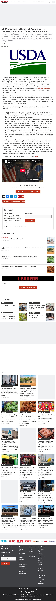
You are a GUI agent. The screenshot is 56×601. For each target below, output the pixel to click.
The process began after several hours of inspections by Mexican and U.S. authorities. (46, 499)
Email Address (29, 213)
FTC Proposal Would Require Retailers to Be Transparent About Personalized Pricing (28, 520)
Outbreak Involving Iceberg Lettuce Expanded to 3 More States (19, 256)
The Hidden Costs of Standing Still (36, 316)
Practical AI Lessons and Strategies (8, 389)
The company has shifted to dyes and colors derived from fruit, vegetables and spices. (45, 420)
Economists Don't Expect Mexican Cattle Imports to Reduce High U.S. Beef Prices (27, 469)
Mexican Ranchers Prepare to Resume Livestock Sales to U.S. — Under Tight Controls (45, 520)
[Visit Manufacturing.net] (44, 541)
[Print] (3, 196)
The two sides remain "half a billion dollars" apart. (8, 473)
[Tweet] (15, 196)
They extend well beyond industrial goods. (26, 498)
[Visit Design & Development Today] (4, 541)
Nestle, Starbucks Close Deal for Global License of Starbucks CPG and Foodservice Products (37, 307)
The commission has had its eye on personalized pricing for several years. (28, 525)
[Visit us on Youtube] (32, 592)
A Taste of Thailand (8, 305)
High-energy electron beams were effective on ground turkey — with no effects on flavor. (45, 447)
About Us (23, 594)
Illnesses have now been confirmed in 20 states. (8, 420)
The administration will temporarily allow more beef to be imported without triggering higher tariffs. (9, 525)
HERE (36, 156)
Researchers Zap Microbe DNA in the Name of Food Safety (45, 443)
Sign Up (5, 563)
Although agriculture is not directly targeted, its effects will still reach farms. (27, 395)
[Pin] (19, 196)
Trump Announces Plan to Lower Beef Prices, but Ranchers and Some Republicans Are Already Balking (8, 520)
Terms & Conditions (48, 594)
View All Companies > (28, 287)
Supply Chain (23, 386)
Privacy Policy (37, 594)
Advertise (16, 594)
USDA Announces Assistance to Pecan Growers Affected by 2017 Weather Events (8, 316)
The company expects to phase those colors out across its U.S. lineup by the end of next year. (9, 447)
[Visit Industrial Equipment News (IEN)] (20, 541)
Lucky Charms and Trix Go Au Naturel (46, 415)
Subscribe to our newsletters (28, 191)
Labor (3, 464)
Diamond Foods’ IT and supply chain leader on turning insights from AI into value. (28, 421)
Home (3, 303)
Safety (4, 412)
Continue (30, 221)
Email (2, 555)
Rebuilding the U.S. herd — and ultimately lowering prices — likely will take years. (28, 474)
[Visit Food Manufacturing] (12, 541)
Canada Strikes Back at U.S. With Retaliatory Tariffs (27, 494)
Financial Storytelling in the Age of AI (12, 239)
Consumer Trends (25, 516)
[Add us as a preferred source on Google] (22, 196)
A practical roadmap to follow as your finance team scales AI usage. (9, 393)
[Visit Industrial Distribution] (36, 541)
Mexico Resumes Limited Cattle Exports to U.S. (45, 494)
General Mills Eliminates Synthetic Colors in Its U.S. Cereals (8, 443)
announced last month (43, 88)
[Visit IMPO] (28, 541)
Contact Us (29, 594)
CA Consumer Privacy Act (28, 596)
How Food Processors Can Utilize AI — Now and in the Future (18, 266)
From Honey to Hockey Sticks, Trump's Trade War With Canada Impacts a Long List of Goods (46, 469)
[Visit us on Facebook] (22, 592)
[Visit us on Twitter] (26, 592)
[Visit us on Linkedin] (29, 592)
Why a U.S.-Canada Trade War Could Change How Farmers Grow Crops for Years (22, 247)
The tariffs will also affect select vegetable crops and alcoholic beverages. (45, 474)
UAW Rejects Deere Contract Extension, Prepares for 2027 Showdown (9, 469)
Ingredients (23, 412)
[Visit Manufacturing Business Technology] (52, 541)
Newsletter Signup (8, 594)
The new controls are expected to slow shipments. (46, 524)
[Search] (53, 2)
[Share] (7, 196)
